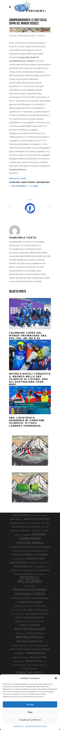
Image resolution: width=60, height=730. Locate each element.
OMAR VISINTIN (35, 653)
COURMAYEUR (19, 559)
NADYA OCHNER (16, 649)
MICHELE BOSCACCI (30, 641)
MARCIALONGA (21, 621)
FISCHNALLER (29, 586)
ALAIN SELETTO (16, 519)
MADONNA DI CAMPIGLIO (36, 614)
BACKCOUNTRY (34, 527)
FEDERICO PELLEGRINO (30, 579)
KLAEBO (28, 609)
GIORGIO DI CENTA (21, 598)
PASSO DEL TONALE (20, 657)
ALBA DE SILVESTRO (36, 519)
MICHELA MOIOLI (29, 637)
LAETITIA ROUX (41, 610)
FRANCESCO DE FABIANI (29, 589)
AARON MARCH (21, 515)
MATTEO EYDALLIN (30, 629)
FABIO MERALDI (40, 574)
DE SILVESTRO (40, 566)
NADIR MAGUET (41, 646)
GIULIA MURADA (40, 598)
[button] (55, 678)
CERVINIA (38, 534)
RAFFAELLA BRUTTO (39, 665)
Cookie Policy (18, 726)
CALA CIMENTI (36, 531)
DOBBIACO (15, 570)
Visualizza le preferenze (30, 720)
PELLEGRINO (35, 657)
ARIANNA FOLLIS (19, 527)
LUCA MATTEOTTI (17, 614)
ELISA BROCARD (42, 570)
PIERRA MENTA (33, 661)
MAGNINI (18, 618)
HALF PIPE (36, 606)
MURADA (30, 645)
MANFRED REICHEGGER (33, 617)
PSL (29, 665)
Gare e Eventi (28, 182)
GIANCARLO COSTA (30, 594)
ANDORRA (13, 523)
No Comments (19, 186)
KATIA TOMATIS (17, 610)
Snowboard (43, 182)
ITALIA (43, 606)
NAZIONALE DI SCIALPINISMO (37, 649)
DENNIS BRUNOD (23, 566)
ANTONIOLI (45, 523)
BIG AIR (45, 527)
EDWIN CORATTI (27, 570)
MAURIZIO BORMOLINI (35, 633)
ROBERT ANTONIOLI (29, 672)
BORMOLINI (15, 531)
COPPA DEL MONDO (29, 542)
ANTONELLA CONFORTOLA (29, 523)
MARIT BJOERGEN (30, 625)
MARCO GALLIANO (36, 621)
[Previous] (16, 206)
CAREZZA (45, 531)
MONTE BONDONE (18, 645)
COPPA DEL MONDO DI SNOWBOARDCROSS (29, 551)
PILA (43, 661)
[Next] (43, 206)
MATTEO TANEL (20, 633)
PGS (44, 657)
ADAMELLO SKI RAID (39, 515)
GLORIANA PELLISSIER (29, 602)
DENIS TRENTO (44, 563)
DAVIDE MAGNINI (18, 562)
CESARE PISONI (30, 538)
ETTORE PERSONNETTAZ (23, 574)
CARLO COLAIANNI (22, 535)
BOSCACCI (25, 530)
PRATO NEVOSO (19, 665)
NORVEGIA (19, 653)
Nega (30, 712)
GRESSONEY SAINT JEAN (23, 606)
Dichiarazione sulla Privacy (36, 726)
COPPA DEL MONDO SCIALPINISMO (30, 554)
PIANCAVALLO (19, 661)
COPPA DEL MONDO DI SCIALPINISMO (29, 547)
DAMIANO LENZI (35, 558)
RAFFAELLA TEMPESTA (29, 669)
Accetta (30, 704)
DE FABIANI (32, 563)
